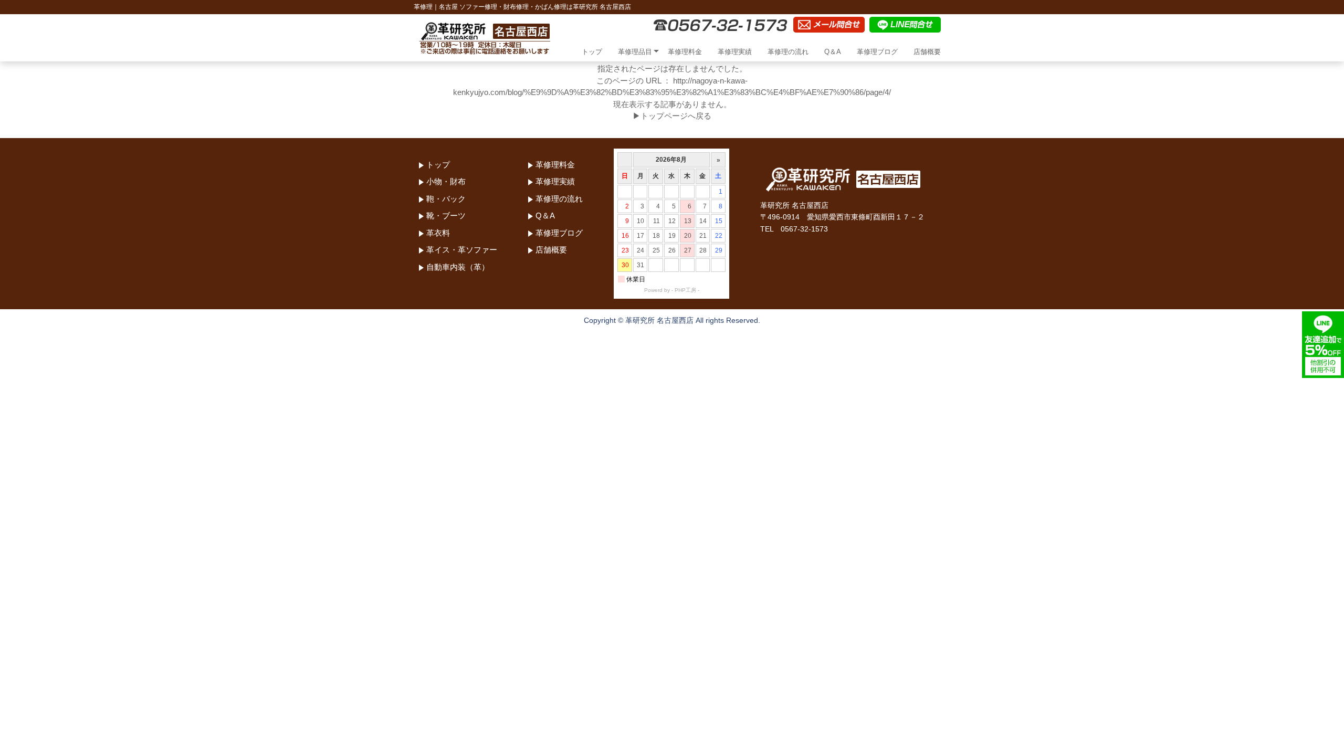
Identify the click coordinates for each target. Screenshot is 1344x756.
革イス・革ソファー (461, 249)
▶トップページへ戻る (672, 115)
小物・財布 (446, 181)
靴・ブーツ (446, 215)
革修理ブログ (877, 52)
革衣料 (438, 232)
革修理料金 (685, 52)
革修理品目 (635, 52)
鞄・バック (446, 198)
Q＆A (832, 52)
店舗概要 (927, 52)
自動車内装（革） (457, 266)
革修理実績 (735, 52)
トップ (592, 52)
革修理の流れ (788, 52)
